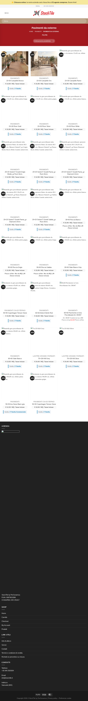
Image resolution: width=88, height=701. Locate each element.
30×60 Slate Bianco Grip (72, 267)
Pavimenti (38, 31)
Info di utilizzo (6, 641)
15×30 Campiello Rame (73, 81)
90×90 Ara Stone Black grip (15, 404)
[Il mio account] (82, 13)
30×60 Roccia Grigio (15, 267)
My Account (6, 625)
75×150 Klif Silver (73, 358)
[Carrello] (85, 13)
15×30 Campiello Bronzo (15, 81)
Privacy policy (52, 698)
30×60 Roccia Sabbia (44, 267)
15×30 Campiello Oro (43, 81)
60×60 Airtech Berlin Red (44, 313)
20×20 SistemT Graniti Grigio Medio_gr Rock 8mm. (15, 173)
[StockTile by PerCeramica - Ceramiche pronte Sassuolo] (44, 13)
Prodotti (4, 629)
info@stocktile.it (7, 678)
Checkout (5, 621)
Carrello (4, 617)
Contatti (4, 649)
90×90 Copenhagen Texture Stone (44, 404)
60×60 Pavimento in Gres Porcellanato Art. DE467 (73, 314)
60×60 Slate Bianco (15, 358)
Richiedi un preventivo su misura (13, 657)
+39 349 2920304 (8, 670)
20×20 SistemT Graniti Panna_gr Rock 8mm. (44, 173)
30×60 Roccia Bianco (72, 220)
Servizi (4, 645)
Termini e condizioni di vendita (12, 653)
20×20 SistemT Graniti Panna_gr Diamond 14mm (15, 221)
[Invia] (84, 21)
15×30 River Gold (15, 126)
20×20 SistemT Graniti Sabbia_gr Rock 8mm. (44, 221)
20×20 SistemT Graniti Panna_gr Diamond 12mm (72, 173)
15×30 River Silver (43, 126)
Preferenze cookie (65, 698)
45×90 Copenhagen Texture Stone (15, 313)
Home (31, 31)
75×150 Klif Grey (44, 358)
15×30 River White (72, 126)
